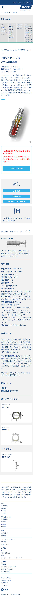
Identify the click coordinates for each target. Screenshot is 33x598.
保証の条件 (4, 582)
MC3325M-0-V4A (28, 24)
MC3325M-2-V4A (28, 28)
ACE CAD (16, 191)
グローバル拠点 (5, 571)
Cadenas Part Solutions (16, 201)
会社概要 (3, 561)
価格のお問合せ (5, 553)
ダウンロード (21, 2)
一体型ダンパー (4, 34)
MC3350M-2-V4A (28, 37)
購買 (2, 555)
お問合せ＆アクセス (6, 569)
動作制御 (3, 508)
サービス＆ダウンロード (8, 539)
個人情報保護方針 (6, 580)
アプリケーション (6, 517)
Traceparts (17, 196)
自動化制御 (4, 505)
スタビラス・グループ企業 (8, 566)
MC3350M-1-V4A (28, 35)
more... (3, 99)
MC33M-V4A (19, 24)
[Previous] (26, 231)
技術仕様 (4, 231)
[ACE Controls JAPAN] (26, 8)
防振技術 (3, 510)
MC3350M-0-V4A (28, 33)
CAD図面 (3, 541)
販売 (2, 550)
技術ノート (14, 231)
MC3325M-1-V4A (28, 26)
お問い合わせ (28, 2)
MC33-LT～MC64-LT (11, 33)
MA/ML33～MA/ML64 (11, 38)
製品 (2, 503)
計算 (2, 530)
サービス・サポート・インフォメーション (13, 558)
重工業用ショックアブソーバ (4, 31)
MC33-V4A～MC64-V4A (11, 27)
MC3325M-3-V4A (28, 30)
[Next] (30, 231)
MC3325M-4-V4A (28, 32)
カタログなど (5, 544)
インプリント (5, 585)
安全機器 (3, 513)
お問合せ (3, 548)
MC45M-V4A (19, 26)
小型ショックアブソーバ (4, 25)
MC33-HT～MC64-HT (11, 30)
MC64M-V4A (19, 28)
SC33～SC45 (11, 35)
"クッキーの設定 (5, 578)
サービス (15, 2)
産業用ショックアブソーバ (4, 28)
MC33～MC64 (12, 24)
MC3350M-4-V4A (28, 41)
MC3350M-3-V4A (28, 39)
